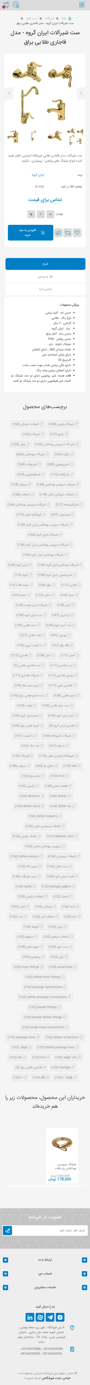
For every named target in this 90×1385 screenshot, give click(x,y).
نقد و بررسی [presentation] (45, 276)
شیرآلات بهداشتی (35, 454)
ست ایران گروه (33, 615)
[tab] (45, 264)
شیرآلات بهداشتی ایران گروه (47, 555)
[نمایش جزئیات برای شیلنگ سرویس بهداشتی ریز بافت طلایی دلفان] (62, 1144)
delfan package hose (59, 1047)
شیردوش (64, 514)
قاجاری (23, 655)
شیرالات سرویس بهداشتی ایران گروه (47, 524)
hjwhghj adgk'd (60, 886)
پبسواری (35, 957)
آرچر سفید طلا (30, 685)
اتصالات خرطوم (60, 936)
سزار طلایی (29, 625)
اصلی (72, 655)
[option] (76, 136)
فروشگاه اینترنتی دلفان (60, 756)
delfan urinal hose (66, 1037)
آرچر (67, 605)
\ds (20, 1057)
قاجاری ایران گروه (64, 725)
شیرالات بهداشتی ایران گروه (62, 565)
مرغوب (22, 766)
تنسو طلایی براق (29, 725)
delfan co (64, 806)
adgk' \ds (70, 1057)
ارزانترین (65, 615)
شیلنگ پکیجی (65, 424)
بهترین (62, 635)
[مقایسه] (67, 232)
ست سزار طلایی (59, 705)
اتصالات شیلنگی (30, 424)
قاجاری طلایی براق (31, 1067)
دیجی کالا (31, 866)
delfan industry (47, 816)
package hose (25, 1037)
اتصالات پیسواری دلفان (47, 826)
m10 (61, 776)
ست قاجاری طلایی (29, 665)
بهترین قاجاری (65, 675)
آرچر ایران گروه (65, 715)
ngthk (28, 886)
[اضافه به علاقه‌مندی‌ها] (77, 232)
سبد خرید (6, 5)
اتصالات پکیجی (34, 896)
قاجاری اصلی (64, 685)
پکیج (61, 434)
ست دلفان (61, 866)
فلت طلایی (34, 635)
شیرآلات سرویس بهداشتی (31, 504)
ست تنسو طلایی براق (31, 695)
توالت (28, 705)
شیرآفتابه (64, 474)
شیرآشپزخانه (71, 504)
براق (49, 585)
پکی (61, 957)
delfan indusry (28, 856)
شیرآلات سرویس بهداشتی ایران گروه (47, 545)
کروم (25, 575)
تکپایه (66, 454)
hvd (42, 1057)
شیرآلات (35, 434)
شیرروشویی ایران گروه (59, 575)
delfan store (31, 806)
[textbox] (84, 9)
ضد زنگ (34, 746)
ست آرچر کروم (62, 625)
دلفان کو (49, 766)
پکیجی (31, 786)
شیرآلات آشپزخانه (61, 735)
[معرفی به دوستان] (58, 232)
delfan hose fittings (47, 977)
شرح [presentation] (45, 264)
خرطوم (29, 936)
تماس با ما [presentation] (45, 289)
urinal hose (65, 967)
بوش (22, 444)
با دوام (61, 746)
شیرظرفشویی (33, 474)
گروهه (35, 926)
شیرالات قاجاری (30, 675)
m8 (74, 766)
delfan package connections (47, 997)
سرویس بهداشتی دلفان (47, 846)
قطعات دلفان (60, 786)
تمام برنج (34, 776)
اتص (22, 906)
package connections (47, 987)
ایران (59, 926)
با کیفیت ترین (33, 645)
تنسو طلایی (68, 695)
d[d (43, 1077)
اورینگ (25, 756)
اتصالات (25, 494)
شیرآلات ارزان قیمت (35, 605)
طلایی (72, 585)
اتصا (72, 906)
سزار (71, 595)
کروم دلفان (32, 947)
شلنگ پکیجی (28, 836)
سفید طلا (23, 585)
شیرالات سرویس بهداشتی (60, 484)
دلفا (74, 916)
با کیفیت (28, 735)
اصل (47, 655)
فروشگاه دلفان (33, 514)
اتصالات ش (47, 916)
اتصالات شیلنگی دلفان (60, 494)
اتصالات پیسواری (66, 856)
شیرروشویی (62, 464)
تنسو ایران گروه (29, 715)
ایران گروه (38, 175)
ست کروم (62, 947)
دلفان (47, 595)
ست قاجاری (65, 665)
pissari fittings (47, 1007)
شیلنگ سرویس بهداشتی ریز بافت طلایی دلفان (65, 1169)
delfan (62, 796)
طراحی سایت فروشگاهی (56, 1378)
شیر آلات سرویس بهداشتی (58, 444)
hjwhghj (65, 1067)
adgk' (23, 1047)
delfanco (34, 796)
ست (20, 916)
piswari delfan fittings (47, 1017)
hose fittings (30, 967)
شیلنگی (47, 906)
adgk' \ (68, 1077)
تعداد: (59, 214)
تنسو (23, 595)
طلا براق (64, 645)
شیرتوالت (31, 464)
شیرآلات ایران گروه (47, 534)
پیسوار (23, 484)
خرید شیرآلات (28, 876)
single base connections (47, 1027)
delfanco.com (64, 836)
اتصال (65, 896)
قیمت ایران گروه (64, 876)
